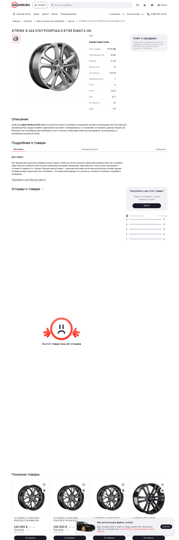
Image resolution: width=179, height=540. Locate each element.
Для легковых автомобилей (50, 21)
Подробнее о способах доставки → (29, 179)
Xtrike (113, 55)
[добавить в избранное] (44, 484)
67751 (110, 49)
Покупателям (133, 14)
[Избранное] (137, 5)
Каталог (28, 21)
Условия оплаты (90, 149)
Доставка (18, 149)
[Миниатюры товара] (16, 39)
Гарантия (160, 149)
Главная (16, 21)
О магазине (114, 14)
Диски (71, 21)
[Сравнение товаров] (152, 5)
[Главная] (21, 5)
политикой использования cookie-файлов (126, 530)
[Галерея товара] (55, 66)
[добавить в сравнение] (44, 490)
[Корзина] (144, 5)
